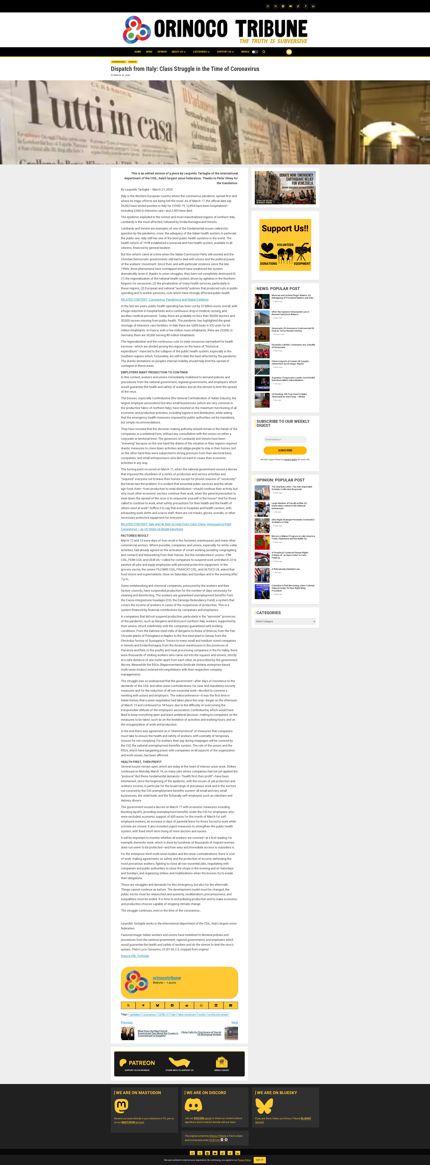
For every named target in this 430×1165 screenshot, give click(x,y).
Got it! (259, 1160)
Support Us (224, 51)
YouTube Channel (283, 52)
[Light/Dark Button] (255, 52)
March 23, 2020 (122, 75)
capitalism (135, 1014)
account (132, 1122)
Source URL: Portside (135, 956)
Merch (245, 51)
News (149, 51)
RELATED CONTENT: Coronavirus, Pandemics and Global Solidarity (165, 299)
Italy (173, 1014)
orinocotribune (167, 977)
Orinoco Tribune (217, 1136)
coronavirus (149, 1014)
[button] (264, 51)
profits (202, 1014)
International (118, 62)
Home (138, 51)
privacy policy (290, 459)
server (202, 1118)
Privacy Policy (244, 1160)
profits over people (218, 1014)
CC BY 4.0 (214, 1140)
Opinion (162, 51)
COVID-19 (163, 1014)
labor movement (187, 1014)
